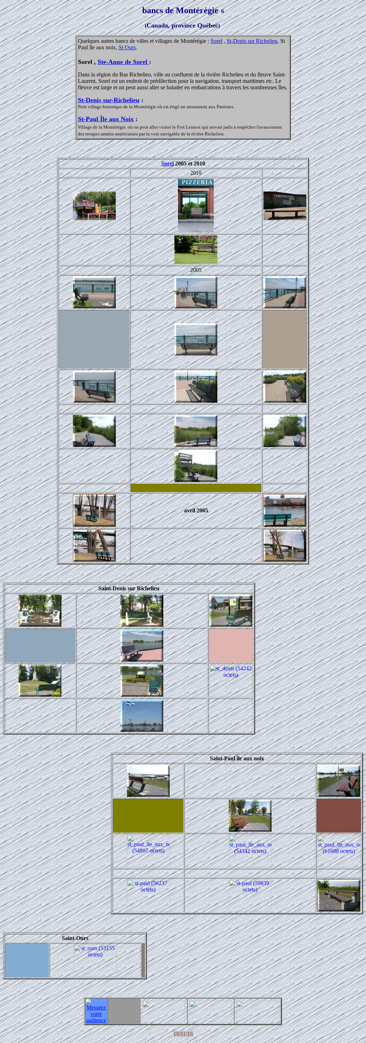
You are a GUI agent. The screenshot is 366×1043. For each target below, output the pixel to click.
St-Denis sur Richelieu (252, 41)
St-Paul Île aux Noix (106, 119)
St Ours (127, 47)
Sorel (216, 41)
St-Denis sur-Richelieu (108, 100)
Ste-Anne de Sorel (123, 61)
